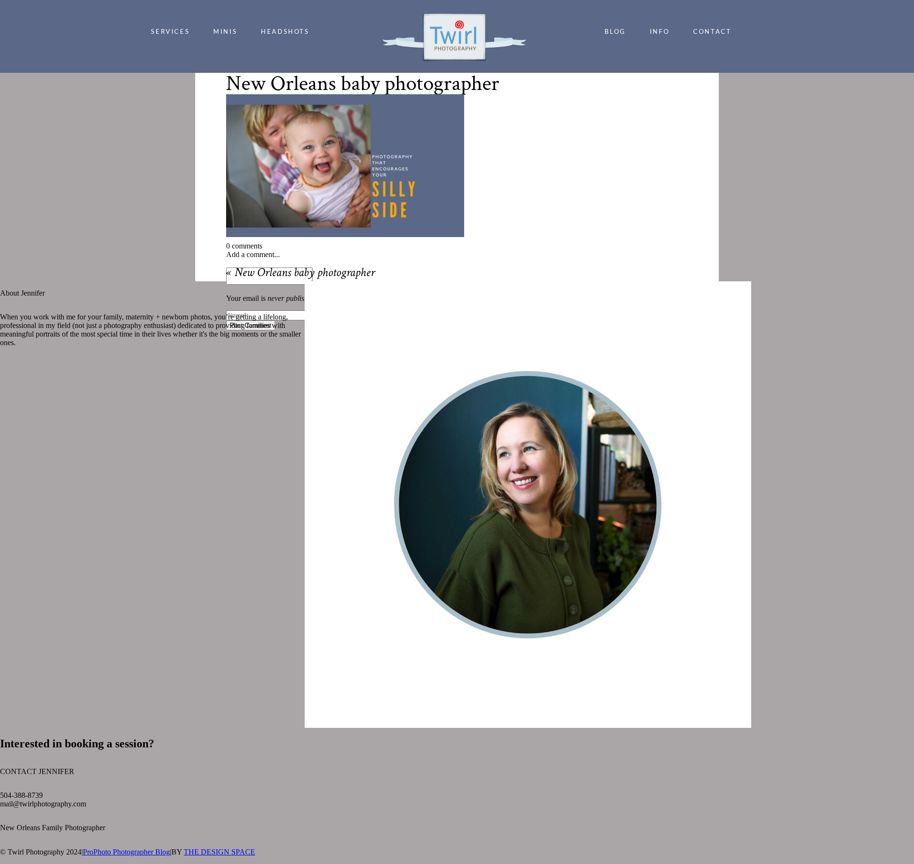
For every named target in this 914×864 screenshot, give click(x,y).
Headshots (285, 31)
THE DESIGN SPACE (219, 852)
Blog (615, 31)
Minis (225, 31)
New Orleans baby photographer (304, 274)
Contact (712, 31)
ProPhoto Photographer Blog (126, 852)
